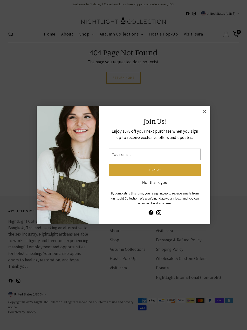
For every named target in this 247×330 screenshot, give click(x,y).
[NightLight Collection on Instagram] (159, 213)
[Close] (204, 111)
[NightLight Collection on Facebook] (151, 213)
